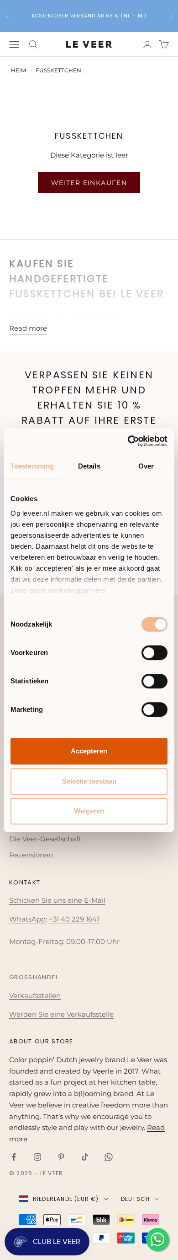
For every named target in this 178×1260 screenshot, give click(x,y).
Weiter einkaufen (89, 183)
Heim (18, 70)
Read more (28, 328)
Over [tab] (146, 466)
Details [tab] (89, 466)
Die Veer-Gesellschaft (45, 839)
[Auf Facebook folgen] (13, 1157)
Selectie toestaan (89, 781)
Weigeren (89, 811)
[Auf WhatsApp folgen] (108, 1157)
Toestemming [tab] (32, 466)
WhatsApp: (28, 919)
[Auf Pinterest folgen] (61, 1157)
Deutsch (135, 1199)
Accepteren (89, 751)
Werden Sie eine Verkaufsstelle (61, 1014)
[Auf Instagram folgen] (37, 1157)
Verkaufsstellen (35, 995)
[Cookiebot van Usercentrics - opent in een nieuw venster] (128, 441)
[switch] (154, 652)
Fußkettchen (58, 70)
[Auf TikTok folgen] (84, 1157)
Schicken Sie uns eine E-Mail (57, 900)
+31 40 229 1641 (74, 919)
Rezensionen (31, 855)
